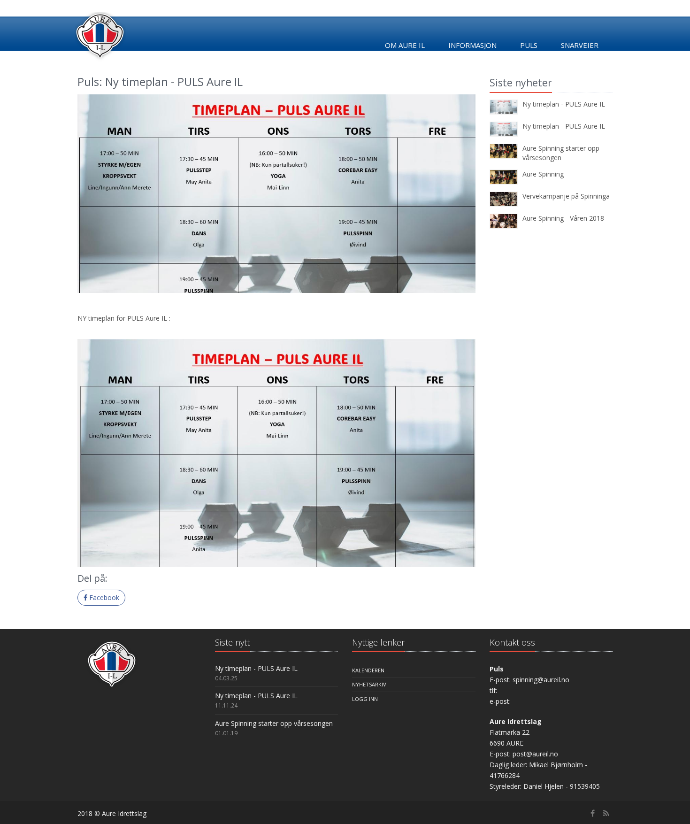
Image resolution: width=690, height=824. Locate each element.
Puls (528, 45)
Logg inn (365, 698)
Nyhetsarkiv (369, 684)
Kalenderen (368, 670)
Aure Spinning (543, 173)
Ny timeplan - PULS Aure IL (563, 104)
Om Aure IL (405, 45)
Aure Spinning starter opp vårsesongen (560, 153)
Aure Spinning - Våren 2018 (563, 218)
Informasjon (472, 45)
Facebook (103, 597)
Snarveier (579, 45)
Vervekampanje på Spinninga (566, 196)
